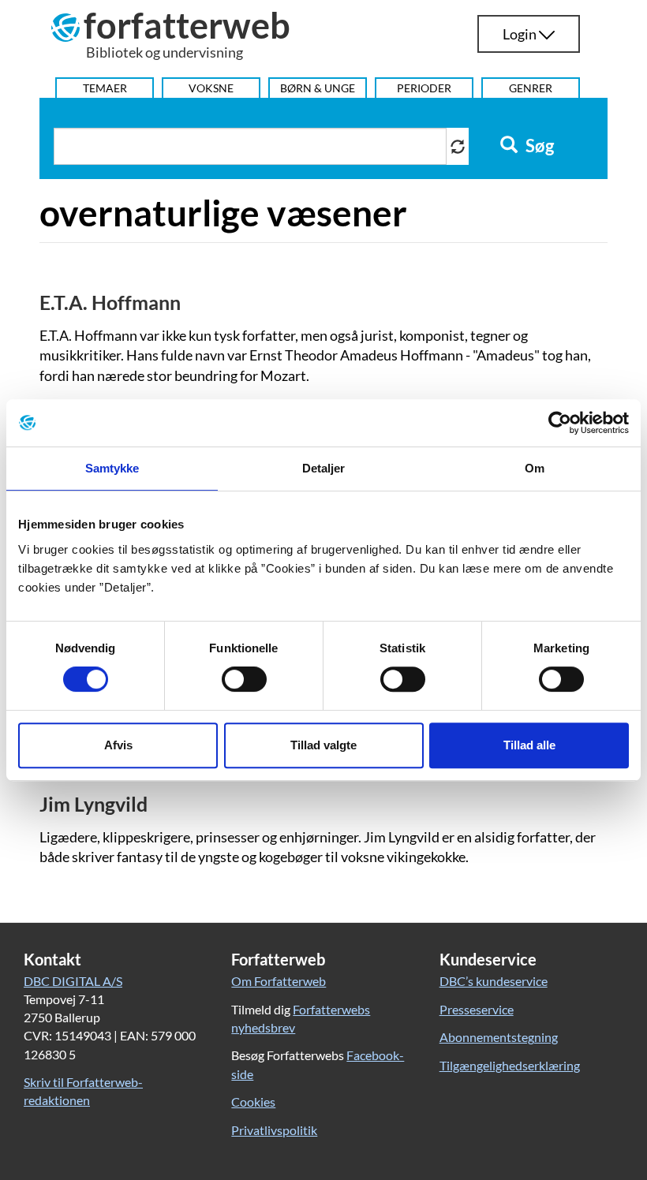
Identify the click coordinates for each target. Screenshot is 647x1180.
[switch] (244, 679)
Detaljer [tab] (324, 468)
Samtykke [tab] (112, 468)
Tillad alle (529, 745)
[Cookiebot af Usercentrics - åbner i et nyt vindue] (560, 423)
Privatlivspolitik (274, 1129)
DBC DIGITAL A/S (73, 980)
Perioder (424, 88)
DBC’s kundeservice (493, 980)
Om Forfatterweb (278, 980)
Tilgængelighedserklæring (509, 1065)
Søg (538, 146)
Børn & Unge (317, 88)
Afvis (118, 745)
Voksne (211, 88)
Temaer (105, 88)
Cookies (253, 1101)
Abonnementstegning (498, 1036)
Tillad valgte (323, 745)
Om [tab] (534, 468)
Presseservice (476, 1009)
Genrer (530, 88)
